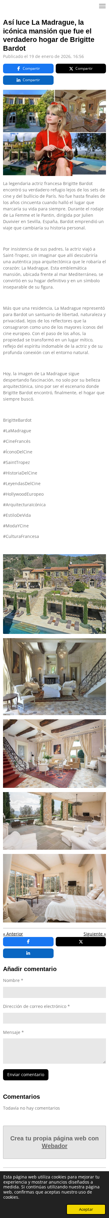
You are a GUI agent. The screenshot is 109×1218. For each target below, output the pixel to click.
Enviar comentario (25, 1074)
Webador (55, 1146)
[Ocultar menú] (102, 6)
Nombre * (13, 980)
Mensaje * (13, 1032)
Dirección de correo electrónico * (36, 1006)
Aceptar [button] (86, 1209)
